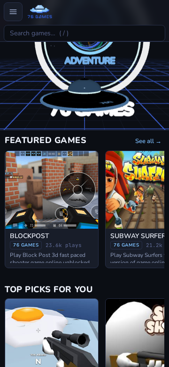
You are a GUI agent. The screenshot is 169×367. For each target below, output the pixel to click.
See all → (148, 141)
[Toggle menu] (13, 11)
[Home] (39, 11)
